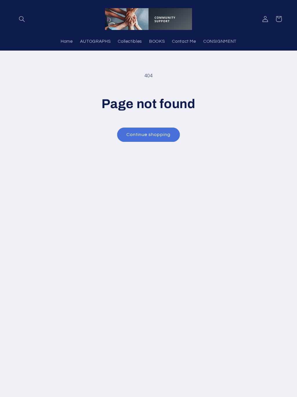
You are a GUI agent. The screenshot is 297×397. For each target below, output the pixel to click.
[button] (22, 19)
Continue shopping (148, 134)
